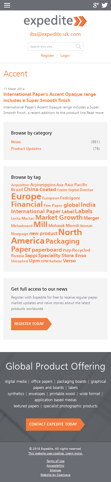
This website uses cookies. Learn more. (55, 453)
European (50, 198)
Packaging (63, 241)
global (72, 205)
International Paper (36, 211)
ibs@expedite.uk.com (55, 34)
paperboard (47, 250)
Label (68, 211)
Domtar (86, 190)
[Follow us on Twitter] (104, 5)
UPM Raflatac (51, 261)
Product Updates (26, 149)
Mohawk (56, 226)
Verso (69, 261)
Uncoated (19, 261)
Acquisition (20, 185)
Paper (21, 249)
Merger (91, 218)
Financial (27, 204)
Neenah (86, 226)
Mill (40, 225)
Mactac (28, 218)
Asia (60, 185)
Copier (62, 190)
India (88, 205)
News (16, 142)
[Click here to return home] (55, 26)
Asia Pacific (76, 185)
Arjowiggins (43, 185)
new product (43, 233)
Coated (47, 189)
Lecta (16, 218)
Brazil (17, 190)
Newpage (19, 234)
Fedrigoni (70, 198)
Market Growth (59, 217)
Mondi (72, 226)
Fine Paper (53, 205)
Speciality (49, 255)
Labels (83, 211)
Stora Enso (73, 255)
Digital (73, 190)
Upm (34, 260)
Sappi (31, 255)
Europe (26, 196)
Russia (17, 256)
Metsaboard (22, 226)
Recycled (81, 250)
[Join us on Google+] (96, 5)
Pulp (67, 251)
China (31, 189)
